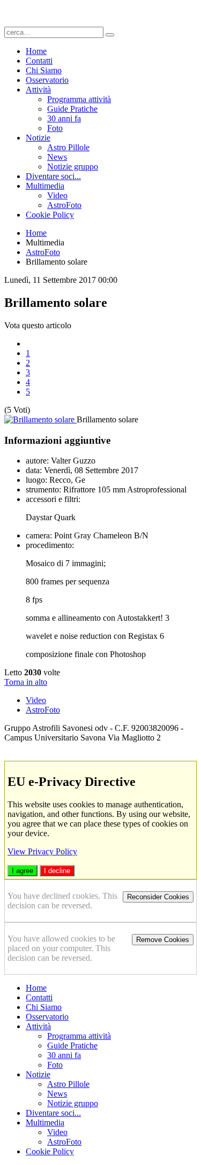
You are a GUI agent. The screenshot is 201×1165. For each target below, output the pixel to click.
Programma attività (79, 99)
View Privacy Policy (42, 851)
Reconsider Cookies (158, 897)
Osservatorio (47, 79)
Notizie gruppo (72, 166)
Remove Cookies (162, 940)
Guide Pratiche (72, 108)
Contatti (39, 60)
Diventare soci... (53, 176)
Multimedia (45, 185)
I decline (57, 871)
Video (57, 195)
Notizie (38, 137)
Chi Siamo (44, 70)
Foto (55, 128)
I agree (22, 871)
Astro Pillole (68, 147)
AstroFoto (64, 205)
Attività (38, 89)
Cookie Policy (50, 214)
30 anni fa (64, 118)
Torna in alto (25, 681)
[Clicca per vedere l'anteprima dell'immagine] (40, 419)
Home (36, 51)
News (57, 156)
